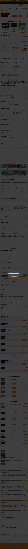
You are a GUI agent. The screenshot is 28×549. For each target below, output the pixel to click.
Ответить (14, 276)
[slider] (8, 273)
